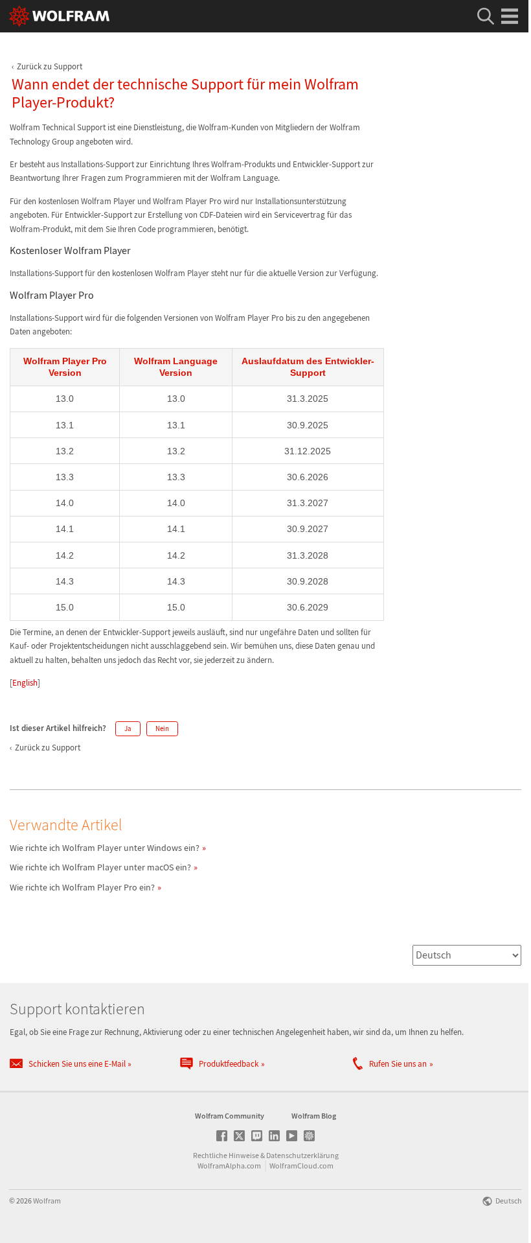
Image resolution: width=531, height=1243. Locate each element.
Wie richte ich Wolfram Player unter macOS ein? (100, 867)
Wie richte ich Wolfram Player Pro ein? (82, 887)
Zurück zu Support (49, 66)
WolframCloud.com (301, 1165)
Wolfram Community (229, 1116)
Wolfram (47, 1200)
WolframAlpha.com (229, 1165)
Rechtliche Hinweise (226, 1155)
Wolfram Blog (313, 1116)
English (25, 682)
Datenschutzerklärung (302, 1155)
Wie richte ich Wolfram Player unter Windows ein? (104, 848)
